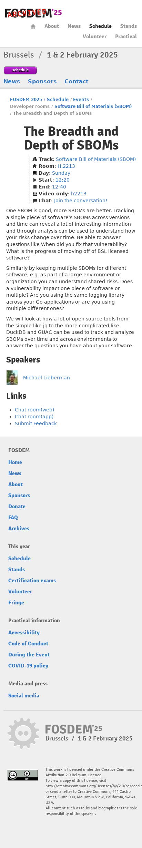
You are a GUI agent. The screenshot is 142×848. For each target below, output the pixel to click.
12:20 (62, 180)
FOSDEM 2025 (26, 99)
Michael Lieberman (46, 377)
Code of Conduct (28, 643)
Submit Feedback (36, 423)
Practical (126, 36)
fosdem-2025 (33, 13)
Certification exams (32, 580)
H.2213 (66, 166)
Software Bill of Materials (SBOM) (93, 106)
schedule (20, 69)
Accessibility (24, 632)
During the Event (29, 654)
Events (81, 99)
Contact (76, 81)
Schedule (100, 26)
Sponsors (42, 81)
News (74, 26)
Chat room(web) (34, 409)
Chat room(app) (34, 416)
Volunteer (94, 36)
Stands (128, 26)
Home (33, 26)
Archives (18, 528)
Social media (23, 695)
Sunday (61, 173)
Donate (17, 506)
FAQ (13, 517)
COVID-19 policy (28, 665)
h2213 (79, 193)
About (51, 26)
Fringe (16, 602)
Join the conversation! (81, 200)
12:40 (59, 187)
